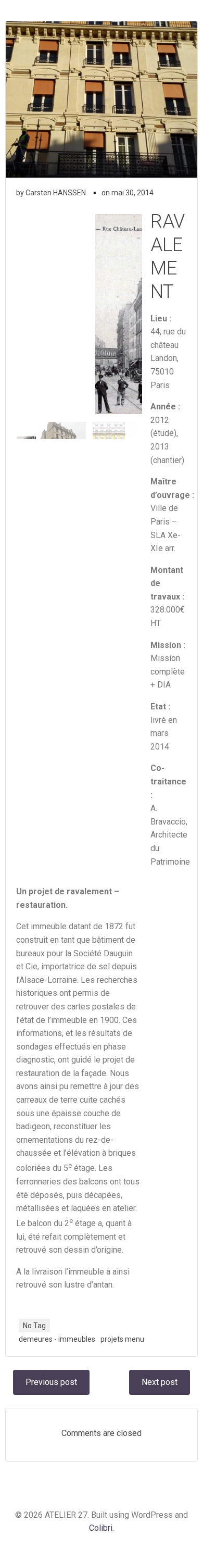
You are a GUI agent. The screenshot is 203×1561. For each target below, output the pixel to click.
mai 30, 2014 (132, 193)
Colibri (100, 1528)
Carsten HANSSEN (56, 193)
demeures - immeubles (57, 1339)
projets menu (122, 1339)
